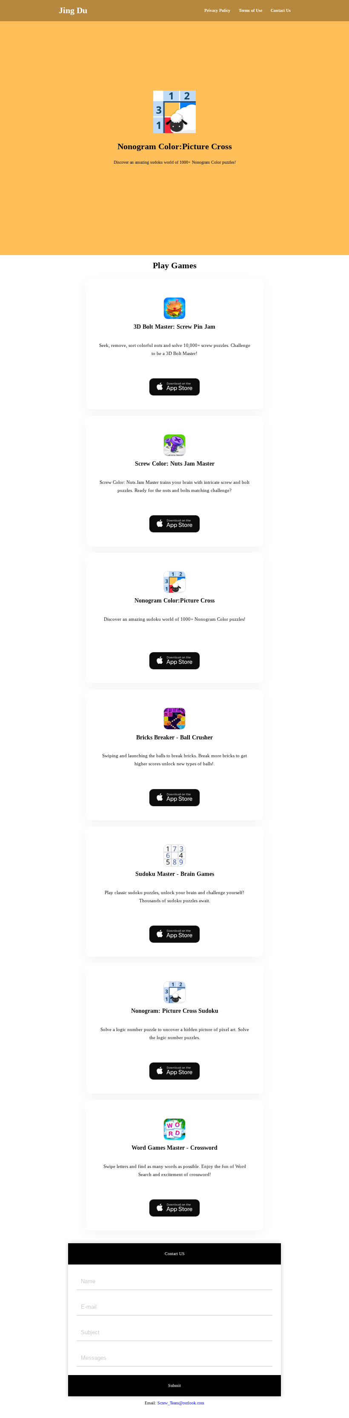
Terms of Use (250, 10)
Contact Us (281, 10)
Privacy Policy (217, 10)
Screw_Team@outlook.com (180, 1403)
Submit (174, 1385)
